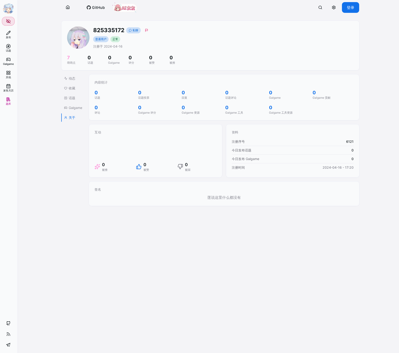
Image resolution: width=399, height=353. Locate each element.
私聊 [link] (135, 30)
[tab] (73, 78)
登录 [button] (350, 7)
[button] (67, 7)
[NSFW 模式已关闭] (8, 21)
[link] (8, 34)
